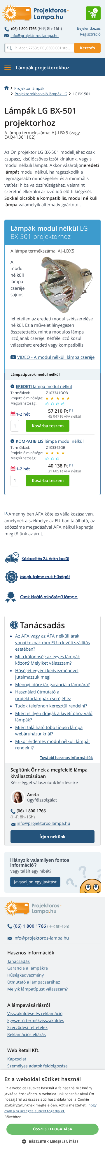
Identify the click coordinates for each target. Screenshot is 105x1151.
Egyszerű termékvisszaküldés (35, 1020)
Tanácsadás (18, 961)
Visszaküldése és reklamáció (34, 1013)
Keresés (87, 47)
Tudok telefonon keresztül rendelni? (51, 706)
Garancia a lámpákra (27, 968)
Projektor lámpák (29, 88)
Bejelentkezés (89, 28)
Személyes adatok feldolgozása (37, 1066)
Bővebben (12, 1116)
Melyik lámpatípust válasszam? (37, 989)
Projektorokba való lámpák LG (41, 93)
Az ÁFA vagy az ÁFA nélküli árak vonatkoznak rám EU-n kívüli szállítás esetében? (52, 642)
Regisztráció (90, 34)
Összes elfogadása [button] (52, 1129)
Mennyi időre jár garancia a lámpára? (52, 684)
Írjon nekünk (52, 836)
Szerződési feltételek (27, 1027)
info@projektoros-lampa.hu (34, 35)
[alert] (52, 1110)
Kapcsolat (16, 1059)
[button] (52, 1141)
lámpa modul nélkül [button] (44, 386)
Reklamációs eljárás (26, 1034)
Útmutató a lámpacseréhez (33, 982)
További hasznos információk (66, 757)
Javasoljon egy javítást (35, 882)
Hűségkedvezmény (25, 975)
